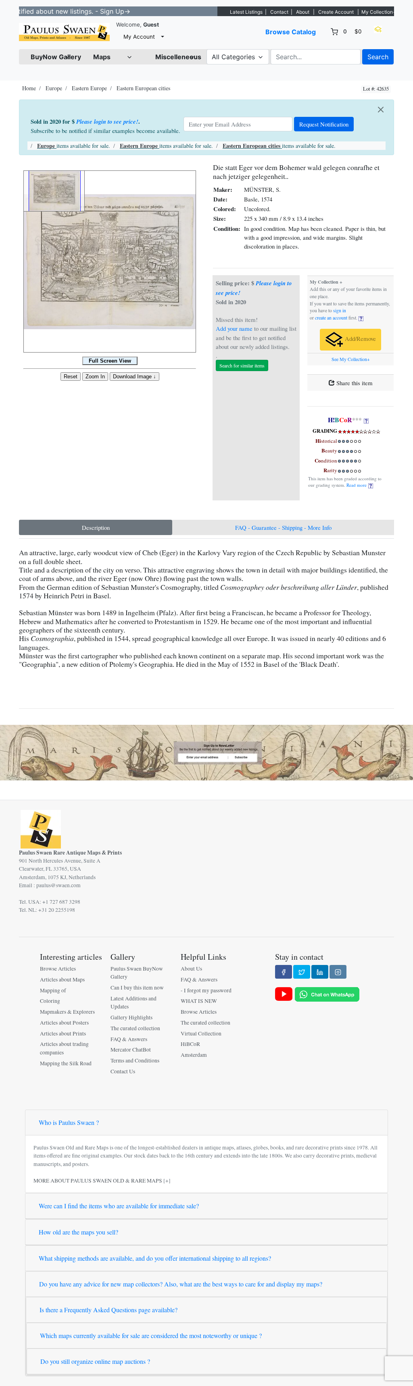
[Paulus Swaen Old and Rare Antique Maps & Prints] (64, 32)
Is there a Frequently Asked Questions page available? (108, 1309)
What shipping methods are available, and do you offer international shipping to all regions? (155, 1258)
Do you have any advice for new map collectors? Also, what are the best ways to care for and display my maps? (180, 1284)
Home (29, 88)
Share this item (354, 383)
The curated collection (135, 1028)
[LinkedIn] (319, 972)
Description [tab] (96, 527)
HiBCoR (190, 1044)
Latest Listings (246, 12)
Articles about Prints (63, 1033)
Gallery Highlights (131, 1017)
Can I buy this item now (137, 987)
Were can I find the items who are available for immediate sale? (119, 1205)
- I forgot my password (206, 990)
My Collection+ (378, 12)
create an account (331, 318)
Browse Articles (58, 968)
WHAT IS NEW (199, 1000)
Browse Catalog (290, 32)
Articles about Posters (64, 1022)
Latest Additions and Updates (133, 1002)
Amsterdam (194, 1054)
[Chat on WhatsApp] (327, 993)
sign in (339, 310)
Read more (357, 485)
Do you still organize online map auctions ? (95, 1361)
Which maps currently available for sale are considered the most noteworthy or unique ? (151, 1335)
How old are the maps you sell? (78, 1232)
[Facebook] (283, 972)
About (302, 12)
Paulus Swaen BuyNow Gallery (137, 972)
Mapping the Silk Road (66, 1063)
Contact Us (123, 1071)
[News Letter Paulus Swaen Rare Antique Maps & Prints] (206, 752)
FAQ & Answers (129, 1039)
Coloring (50, 1000)
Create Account (336, 12)
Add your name (234, 328)
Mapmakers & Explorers (67, 1011)
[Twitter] (301, 972)
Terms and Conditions (135, 1060)
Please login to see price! (107, 121)
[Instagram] (338, 972)
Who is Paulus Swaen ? (69, 1122)
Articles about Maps (62, 979)
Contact (279, 12)
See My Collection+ (351, 359)
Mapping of (53, 990)
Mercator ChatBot (131, 1049)
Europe (54, 88)
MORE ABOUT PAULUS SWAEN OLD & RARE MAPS (97, 1180)
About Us (191, 968)
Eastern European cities (143, 88)
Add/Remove (359, 338)
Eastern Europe (89, 88)
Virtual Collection (201, 1033)
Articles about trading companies (64, 1048)
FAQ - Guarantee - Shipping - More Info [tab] (283, 527)
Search (377, 57)
